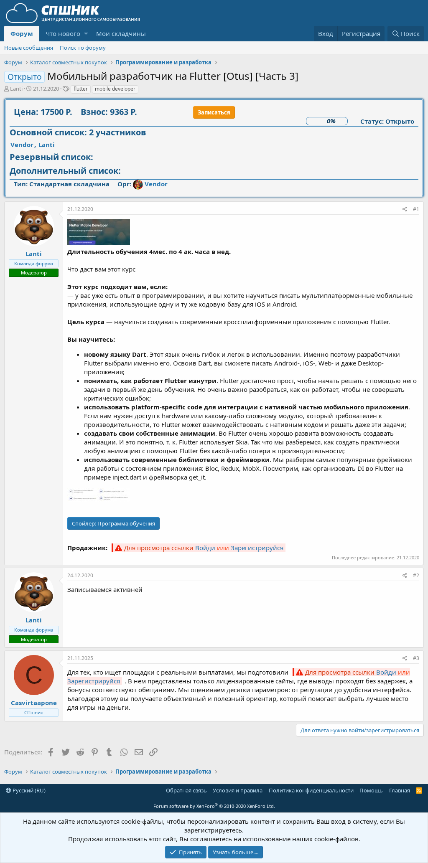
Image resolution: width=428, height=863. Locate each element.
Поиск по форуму (83, 47)
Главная (399, 790)
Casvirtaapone (34, 702)
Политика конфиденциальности (311, 790)
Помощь (371, 790)
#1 (416, 209)
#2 (416, 575)
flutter (81, 88)
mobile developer (115, 88)
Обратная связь (186, 790)
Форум (21, 33)
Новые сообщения (28, 47)
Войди (205, 547)
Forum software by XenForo (214, 806)
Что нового (63, 33)
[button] (86, 33)
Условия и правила (237, 790)
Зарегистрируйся (257, 547)
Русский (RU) (28, 790)
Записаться (214, 112)
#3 (416, 658)
